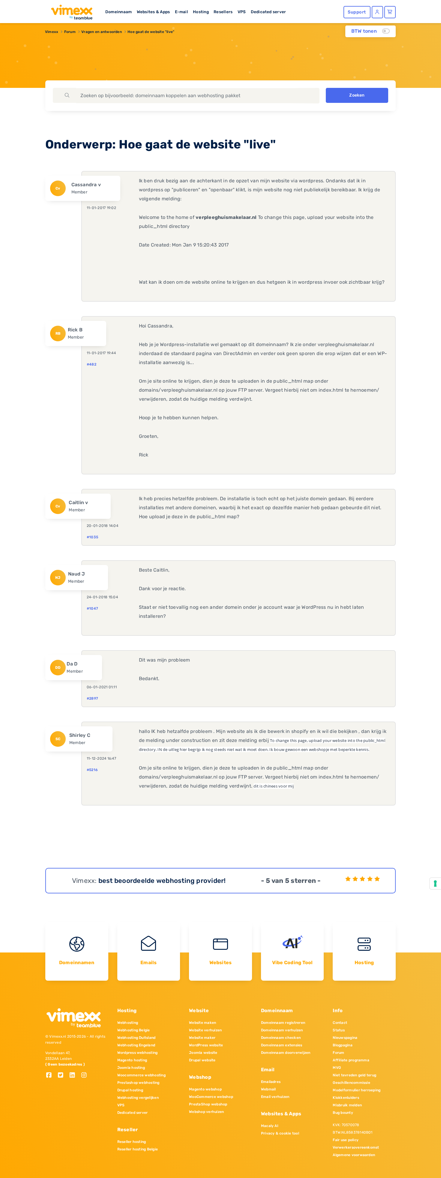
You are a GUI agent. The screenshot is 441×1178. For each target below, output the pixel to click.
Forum (70, 32)
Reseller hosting (131, 1142)
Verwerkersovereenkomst (356, 1147)
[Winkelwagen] (390, 12)
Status (338, 1030)
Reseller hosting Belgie (137, 1149)
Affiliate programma (351, 1060)
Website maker (202, 1038)
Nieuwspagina (345, 1038)
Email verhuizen (275, 1097)
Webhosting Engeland (136, 1045)
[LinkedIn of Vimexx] (74, 1075)
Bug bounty (343, 1113)
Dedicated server (268, 11)
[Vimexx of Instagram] (85, 1075)
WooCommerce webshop (211, 1097)
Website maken (202, 1023)
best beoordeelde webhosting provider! (162, 881)
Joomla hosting (131, 1068)
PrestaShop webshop (208, 1104)
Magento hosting (132, 1060)
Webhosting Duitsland (136, 1038)
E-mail (181, 11)
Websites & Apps (153, 11)
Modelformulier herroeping (356, 1090)
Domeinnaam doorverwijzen (285, 1053)
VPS (242, 11)
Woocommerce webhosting (141, 1075)
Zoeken (356, 95)
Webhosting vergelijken (138, 1098)
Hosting (201, 11)
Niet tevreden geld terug (354, 1075)
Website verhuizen (205, 1030)
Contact (340, 1023)
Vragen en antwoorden (101, 32)
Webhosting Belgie (133, 1030)
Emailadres (270, 1082)
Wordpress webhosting (137, 1053)
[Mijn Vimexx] (377, 12)
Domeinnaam (118, 11)
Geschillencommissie (351, 1083)
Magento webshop (205, 1089)
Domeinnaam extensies (281, 1045)
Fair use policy (345, 1140)
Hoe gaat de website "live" (151, 32)
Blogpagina (342, 1045)
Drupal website (202, 1060)
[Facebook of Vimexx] (51, 1075)
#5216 (92, 770)
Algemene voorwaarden (354, 1155)
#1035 (92, 537)
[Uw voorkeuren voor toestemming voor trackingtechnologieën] (435, 883)
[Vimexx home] (69, 10)
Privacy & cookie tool (280, 1133)
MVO (337, 1068)
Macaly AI (269, 1126)
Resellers (223, 11)
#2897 (92, 698)
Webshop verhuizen (206, 1112)
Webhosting (127, 1023)
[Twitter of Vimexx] (63, 1075)
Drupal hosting (130, 1090)
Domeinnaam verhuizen (282, 1030)
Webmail (268, 1089)
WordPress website (206, 1045)
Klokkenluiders (346, 1098)
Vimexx (51, 32)
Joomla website (203, 1053)
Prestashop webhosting (138, 1083)
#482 (91, 364)
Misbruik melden (347, 1105)
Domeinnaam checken (281, 1038)
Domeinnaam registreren (283, 1023)
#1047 (92, 608)
